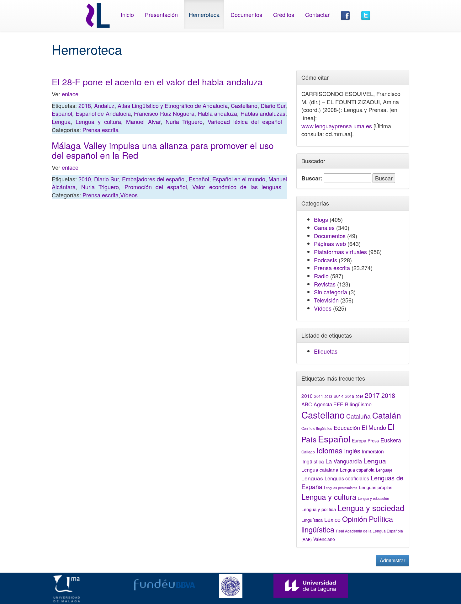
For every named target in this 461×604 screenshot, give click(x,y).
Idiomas (329, 450)
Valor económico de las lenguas (236, 187)
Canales (324, 227)
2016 (359, 396)
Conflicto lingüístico (316, 428)
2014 (339, 396)
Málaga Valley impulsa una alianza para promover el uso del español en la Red (163, 150)
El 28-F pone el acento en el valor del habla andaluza (157, 81)
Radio (321, 276)
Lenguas (312, 478)
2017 (372, 395)
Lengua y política (318, 509)
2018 (84, 105)
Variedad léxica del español (245, 121)
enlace (70, 94)
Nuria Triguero (184, 121)
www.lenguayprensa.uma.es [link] (336, 126)
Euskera (390, 440)
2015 (349, 396)
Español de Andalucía (103, 113)
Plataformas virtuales (340, 252)
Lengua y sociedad (370, 507)
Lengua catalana (319, 469)
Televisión (326, 300)
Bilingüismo (358, 404)
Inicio (127, 14)
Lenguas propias (375, 487)
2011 (318, 396)
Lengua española (357, 469)
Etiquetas (325, 351)
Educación (347, 427)
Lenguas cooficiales (347, 478)
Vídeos (129, 195)
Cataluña (358, 416)
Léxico (332, 519)
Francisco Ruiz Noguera (164, 113)
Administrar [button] (392, 560)
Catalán (386, 415)
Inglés (352, 450)
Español (62, 113)
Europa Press (365, 440)
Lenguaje (384, 470)
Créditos (283, 14)
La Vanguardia (344, 461)
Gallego (308, 451)
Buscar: (311, 178)
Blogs (321, 219)
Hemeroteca (204, 14)
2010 (84, 179)
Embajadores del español (154, 179)
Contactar (317, 14)
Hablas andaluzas (263, 113)
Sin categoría (330, 292)
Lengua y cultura (98, 121)
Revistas (325, 284)
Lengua (61, 121)
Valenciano (324, 539)
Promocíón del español (156, 187)
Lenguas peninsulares (341, 487)
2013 (328, 396)
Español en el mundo (238, 179)
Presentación (161, 14)
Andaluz (104, 105)
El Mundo (374, 427)
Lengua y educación (373, 498)
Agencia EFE (328, 404)
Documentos (246, 14)
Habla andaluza (217, 113)
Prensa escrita (100, 130)
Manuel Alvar (143, 121)
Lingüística (312, 519)
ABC (306, 404)
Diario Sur (273, 105)
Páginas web (330, 243)
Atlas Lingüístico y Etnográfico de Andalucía (173, 105)
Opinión (354, 518)
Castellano (244, 105)
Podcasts (325, 260)
